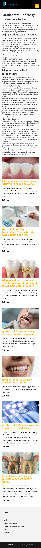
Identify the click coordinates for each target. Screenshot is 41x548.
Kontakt (6, 533)
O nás (5, 520)
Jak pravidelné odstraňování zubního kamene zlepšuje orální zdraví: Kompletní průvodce (20, 283)
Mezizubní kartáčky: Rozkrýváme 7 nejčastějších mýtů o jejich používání (18, 232)
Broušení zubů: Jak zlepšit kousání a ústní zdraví (17, 381)
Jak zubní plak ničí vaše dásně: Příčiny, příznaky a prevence (19, 182)
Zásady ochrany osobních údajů (14, 526)
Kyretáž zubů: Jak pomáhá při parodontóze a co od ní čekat (19, 333)
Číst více (5, 200)
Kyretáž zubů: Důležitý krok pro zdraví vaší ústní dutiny (20, 426)
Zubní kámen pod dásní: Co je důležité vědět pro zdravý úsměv (19, 479)
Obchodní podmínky (10, 523)
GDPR (5, 529)
